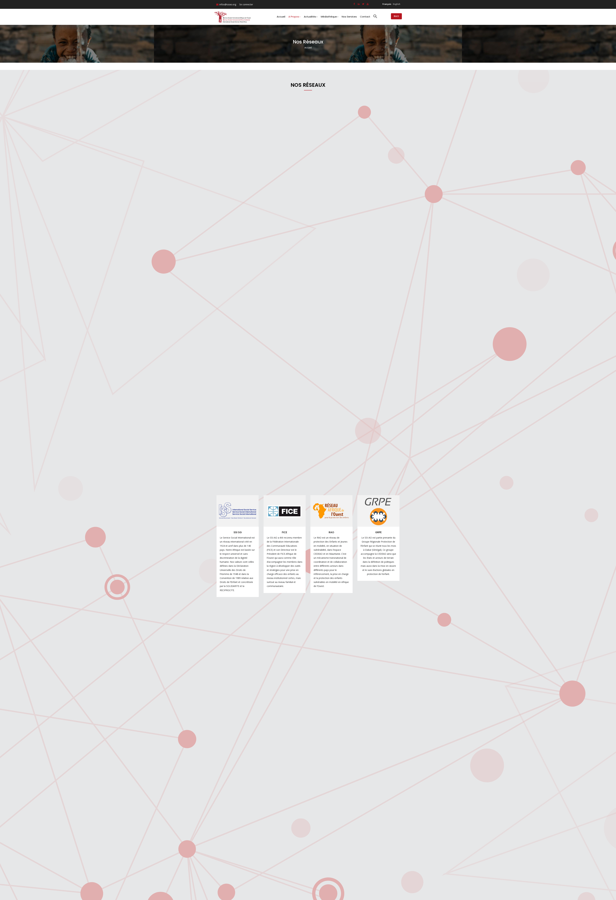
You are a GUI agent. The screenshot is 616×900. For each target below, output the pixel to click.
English (396, 4)
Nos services (349, 16)
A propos (293, 16)
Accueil (281, 16)
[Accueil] (233, 17)
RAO (396, 16)
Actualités (310, 16)
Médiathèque (329, 16)
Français (386, 4)
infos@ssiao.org (227, 4)
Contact (365, 16)
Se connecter (246, 4)
